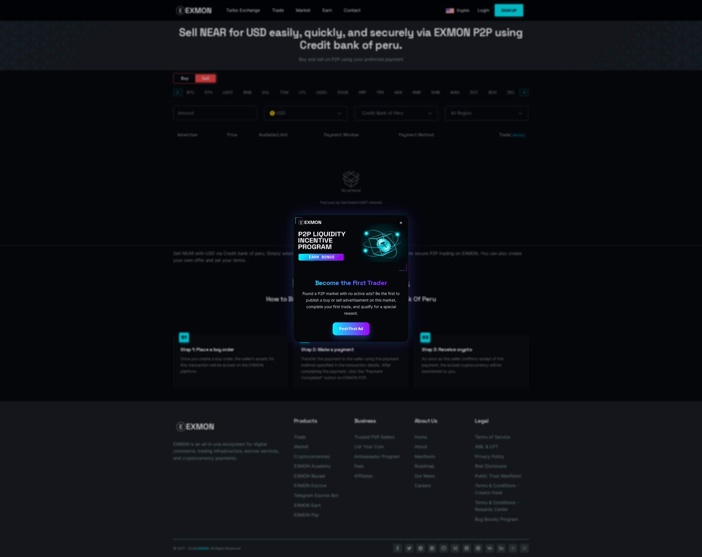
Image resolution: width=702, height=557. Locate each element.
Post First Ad (351, 328)
